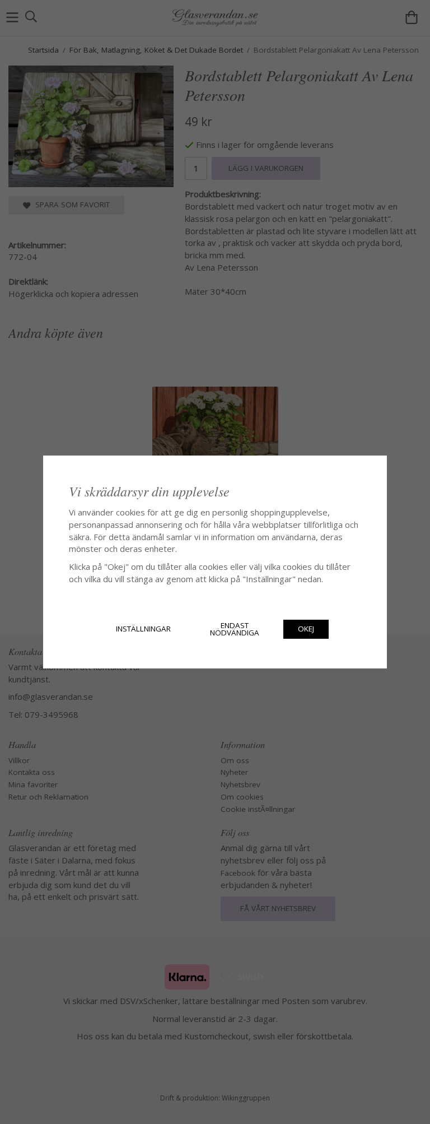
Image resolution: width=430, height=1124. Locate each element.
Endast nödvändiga (234, 629)
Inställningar (143, 629)
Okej (306, 629)
